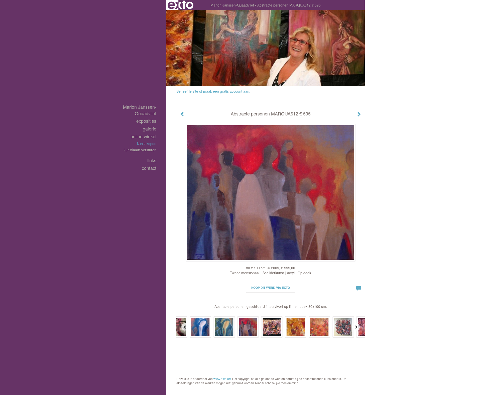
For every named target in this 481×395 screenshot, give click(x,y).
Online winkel (143, 136)
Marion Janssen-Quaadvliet (232, 5)
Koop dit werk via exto (270, 287)
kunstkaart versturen (140, 149)
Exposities (146, 121)
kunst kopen (146, 143)
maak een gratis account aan (226, 91)
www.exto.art (222, 378)
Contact (149, 168)
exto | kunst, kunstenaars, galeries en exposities (180, 5)
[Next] (356, 327)
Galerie (149, 128)
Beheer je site (187, 91)
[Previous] (185, 327)
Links (151, 160)
